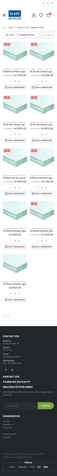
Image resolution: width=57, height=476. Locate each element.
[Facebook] (44, 3)
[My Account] (33, 15)
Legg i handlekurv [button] (16, 87)
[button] (5, 15)
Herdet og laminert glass (39, 69)
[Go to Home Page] (4, 27)
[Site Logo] (14, 15)
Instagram (12, 370)
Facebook (6, 370)
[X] (48, 3)
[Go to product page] (15, 213)
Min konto (7, 427)
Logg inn (6, 437)
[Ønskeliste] (41, 15)
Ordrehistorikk (9, 434)
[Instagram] (52, 3)
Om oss (6, 421)
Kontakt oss (8, 424)
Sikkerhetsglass (20, 69)
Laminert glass (9, 69)
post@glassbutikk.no (12, 356)
